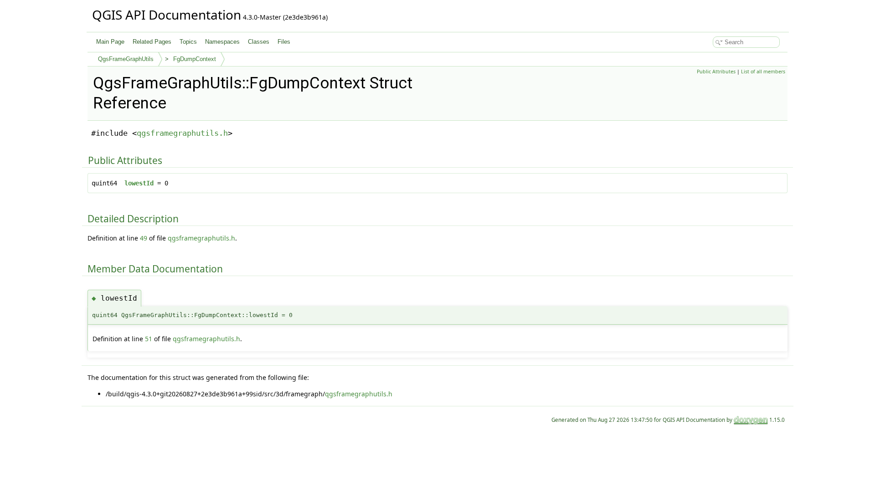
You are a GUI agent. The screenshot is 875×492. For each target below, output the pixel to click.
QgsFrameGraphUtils (126, 59)
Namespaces (222, 41)
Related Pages (152, 41)
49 (143, 238)
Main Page (110, 41)
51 (148, 338)
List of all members (763, 71)
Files (284, 41)
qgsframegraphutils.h (182, 133)
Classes (258, 41)
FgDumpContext (194, 59)
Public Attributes (716, 71)
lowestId (139, 183)
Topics (188, 41)
